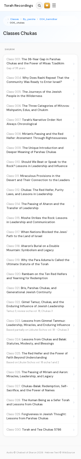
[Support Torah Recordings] (47, 5)
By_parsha (29, 19)
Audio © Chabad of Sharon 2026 (24, 452)
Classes (14, 19)
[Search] (39, 5)
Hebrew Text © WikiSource (60, 452)
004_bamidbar (48, 19)
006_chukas (17, 22)
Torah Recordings (18, 5)
